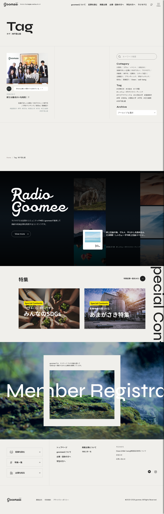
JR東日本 (121, 89)
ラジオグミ (146, 70)
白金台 (129, 89)
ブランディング (130, 76)
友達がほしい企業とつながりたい (30, 103)
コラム (125, 67)
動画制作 (14, 108)
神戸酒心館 (44, 111)
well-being (142, 80)
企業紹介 (120, 76)
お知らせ (142, 67)
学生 (38, 108)
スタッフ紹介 (141, 73)
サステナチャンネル (125, 95)
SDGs (38, 105)
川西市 (119, 67)
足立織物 (45, 108)
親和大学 (32, 108)
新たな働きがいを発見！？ (18, 97)
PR (20, 108)
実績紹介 (45, 105)
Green (133, 80)
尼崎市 (132, 73)
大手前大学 (139, 95)
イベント (133, 67)
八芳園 (137, 89)
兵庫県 (119, 73)
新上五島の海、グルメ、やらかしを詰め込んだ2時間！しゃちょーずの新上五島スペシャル (125, 235)
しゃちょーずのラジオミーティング (130, 92)
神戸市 (45, 103)
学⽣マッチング (28, 105)
